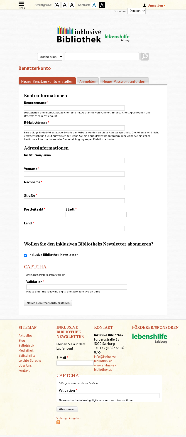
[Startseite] (93, 30)
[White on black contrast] (101, 8)
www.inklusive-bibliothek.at (105, 367)
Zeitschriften (28, 355)
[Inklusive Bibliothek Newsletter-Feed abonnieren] (58, 423)
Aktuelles (25, 335)
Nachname (33, 182)
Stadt (71, 209)
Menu (22, 8)
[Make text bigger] (72, 7)
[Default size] (64, 7)
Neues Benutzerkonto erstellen (48, 81)
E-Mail (62, 358)
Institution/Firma (37, 155)
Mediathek (26, 350)
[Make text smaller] (57, 7)
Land (29, 223)
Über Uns (25, 365)
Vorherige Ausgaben (68, 418)
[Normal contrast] (93, 8)
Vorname (31, 169)
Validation (35, 282)
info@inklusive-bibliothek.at (105, 358)
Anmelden (87, 81)
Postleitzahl (34, 209)
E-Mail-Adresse (36, 122)
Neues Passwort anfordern (124, 81)
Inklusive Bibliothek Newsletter (53, 255)
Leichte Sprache (30, 360)
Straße (30, 195)
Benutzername (36, 103)
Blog (22, 340)
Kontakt (24, 370)
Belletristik (26, 345)
